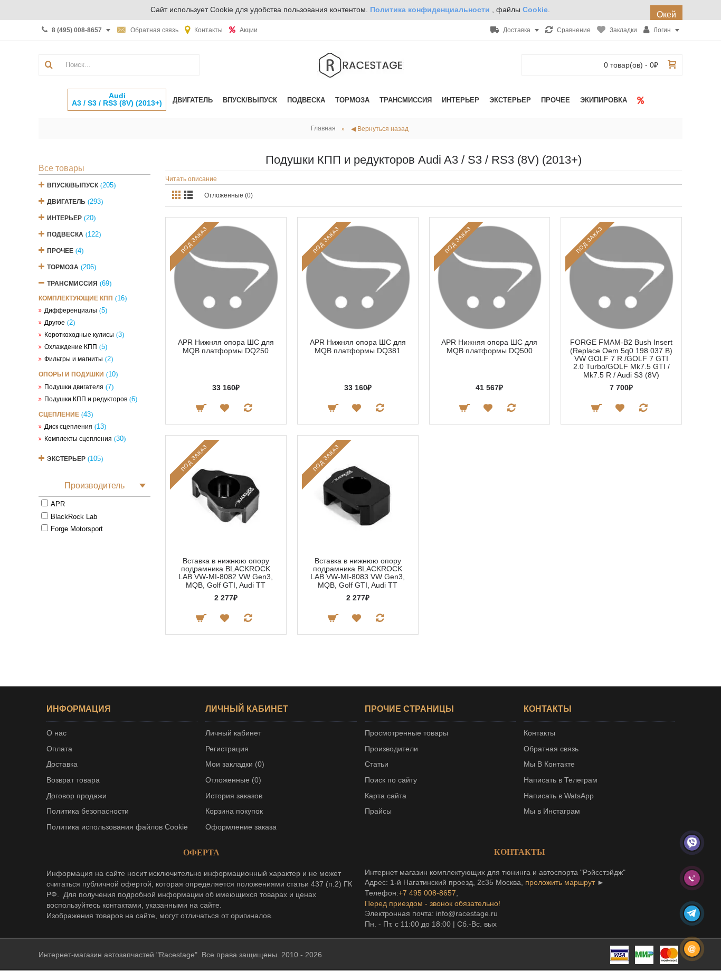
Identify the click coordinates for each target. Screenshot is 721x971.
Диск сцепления (68, 426)
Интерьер (64, 218)
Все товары (61, 168)
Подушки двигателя (73, 387)
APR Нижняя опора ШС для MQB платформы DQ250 (226, 346)
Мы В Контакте (549, 764)
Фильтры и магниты (73, 359)
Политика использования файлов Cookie (117, 827)
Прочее (60, 250)
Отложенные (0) (228, 195)
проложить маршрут (560, 882)
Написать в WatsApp (559, 795)
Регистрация (227, 748)
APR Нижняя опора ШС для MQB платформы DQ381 (358, 346)
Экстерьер (66, 459)
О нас (56, 733)
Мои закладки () (234, 764)
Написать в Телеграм (560, 780)
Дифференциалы (70, 310)
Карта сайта (385, 795)
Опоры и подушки (71, 374)
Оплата (59, 748)
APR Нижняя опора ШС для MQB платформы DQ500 (489, 346)
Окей (666, 14)
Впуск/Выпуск (72, 185)
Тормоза (63, 267)
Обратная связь (551, 748)
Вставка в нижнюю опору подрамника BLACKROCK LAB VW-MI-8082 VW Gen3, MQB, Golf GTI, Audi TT (225, 573)
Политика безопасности (87, 811)
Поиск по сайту (391, 780)
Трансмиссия (72, 283)
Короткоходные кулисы (79, 334)
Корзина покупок (234, 811)
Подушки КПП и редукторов (85, 399)
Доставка (62, 764)
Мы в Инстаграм (552, 811)
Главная (323, 128)
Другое (54, 322)
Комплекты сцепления (78, 438)
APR (58, 504)
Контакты (539, 733)
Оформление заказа (241, 827)
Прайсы (378, 811)
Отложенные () (233, 780)
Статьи (376, 764)
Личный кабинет (233, 733)
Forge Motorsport (77, 529)
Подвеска (65, 234)
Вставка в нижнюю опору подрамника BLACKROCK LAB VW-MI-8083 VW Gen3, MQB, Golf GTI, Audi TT (357, 573)
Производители (391, 748)
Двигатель (66, 201)
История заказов (233, 795)
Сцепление (59, 414)
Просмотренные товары (406, 733)
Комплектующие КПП (76, 298)
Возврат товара (73, 780)
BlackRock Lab (74, 517)
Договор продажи (76, 795)
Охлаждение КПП (70, 347)
